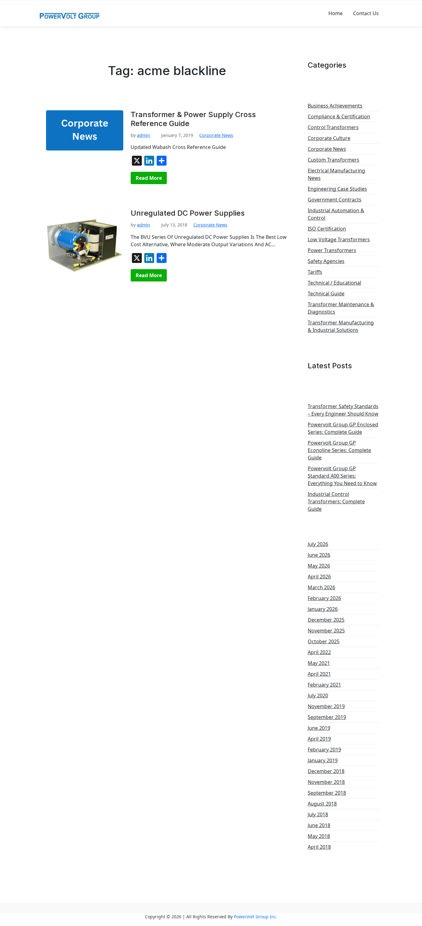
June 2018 (319, 825)
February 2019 (324, 749)
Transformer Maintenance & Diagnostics (341, 308)
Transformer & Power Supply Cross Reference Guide (193, 119)
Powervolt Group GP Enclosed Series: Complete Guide (343, 428)
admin (143, 135)
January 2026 (323, 609)
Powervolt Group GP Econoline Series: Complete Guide (339, 450)
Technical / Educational (334, 282)
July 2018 (318, 814)
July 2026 (318, 544)
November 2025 (326, 630)
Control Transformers (333, 127)
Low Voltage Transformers (339, 239)
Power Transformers (332, 250)
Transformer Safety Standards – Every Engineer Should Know (343, 410)
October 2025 (324, 641)
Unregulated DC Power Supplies (188, 213)
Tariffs (315, 271)
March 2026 (321, 587)
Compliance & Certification (339, 116)
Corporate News (216, 135)
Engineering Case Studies (337, 188)
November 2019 (326, 706)
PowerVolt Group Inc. (255, 917)
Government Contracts (334, 199)
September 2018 (327, 792)
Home (335, 13)
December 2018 (326, 771)
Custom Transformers (333, 159)
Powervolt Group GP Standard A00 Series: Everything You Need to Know (342, 476)
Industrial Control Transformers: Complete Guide (336, 501)
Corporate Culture (329, 138)
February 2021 (324, 684)
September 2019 (327, 717)
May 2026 (319, 565)
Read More (149, 178)
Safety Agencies (326, 261)
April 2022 (319, 652)
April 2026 (319, 576)
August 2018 (322, 803)
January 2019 (323, 760)
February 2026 (324, 598)
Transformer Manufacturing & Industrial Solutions (341, 326)
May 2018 (319, 836)
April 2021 (319, 673)
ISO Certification (327, 228)
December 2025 (326, 619)
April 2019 (319, 738)
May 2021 (319, 663)
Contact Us (366, 13)
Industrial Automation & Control (336, 214)
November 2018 (326, 782)
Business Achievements (335, 105)
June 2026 (319, 555)
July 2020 (318, 695)
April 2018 (319, 847)
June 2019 (319, 728)
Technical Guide (326, 293)
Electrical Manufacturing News (336, 174)
